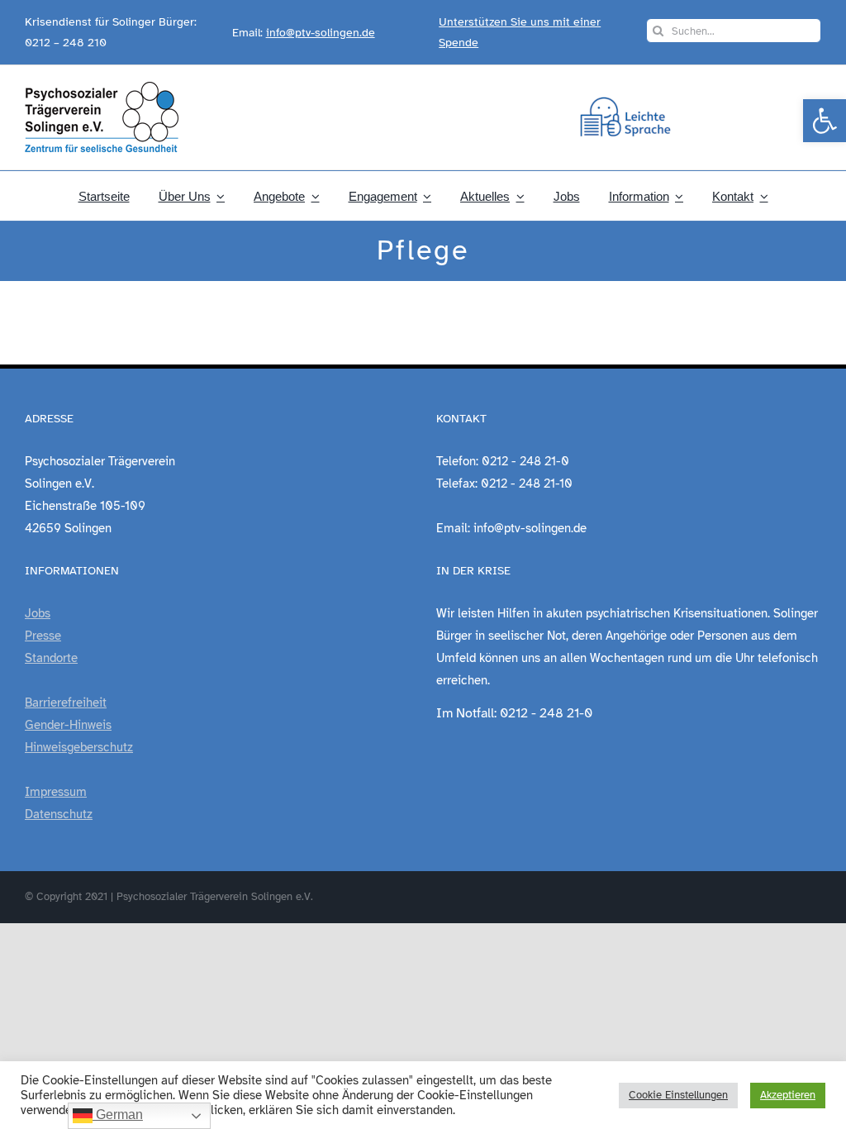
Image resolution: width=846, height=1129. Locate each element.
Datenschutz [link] (59, 814)
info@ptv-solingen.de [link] (320, 33)
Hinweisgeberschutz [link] (79, 747)
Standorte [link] (51, 657)
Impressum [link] (56, 791)
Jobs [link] (37, 613)
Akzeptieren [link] (787, 1095)
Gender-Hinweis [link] (68, 724)
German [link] (118, 1115)
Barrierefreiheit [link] (66, 702)
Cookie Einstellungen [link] (678, 1095)
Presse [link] (43, 635)
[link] (824, 120)
